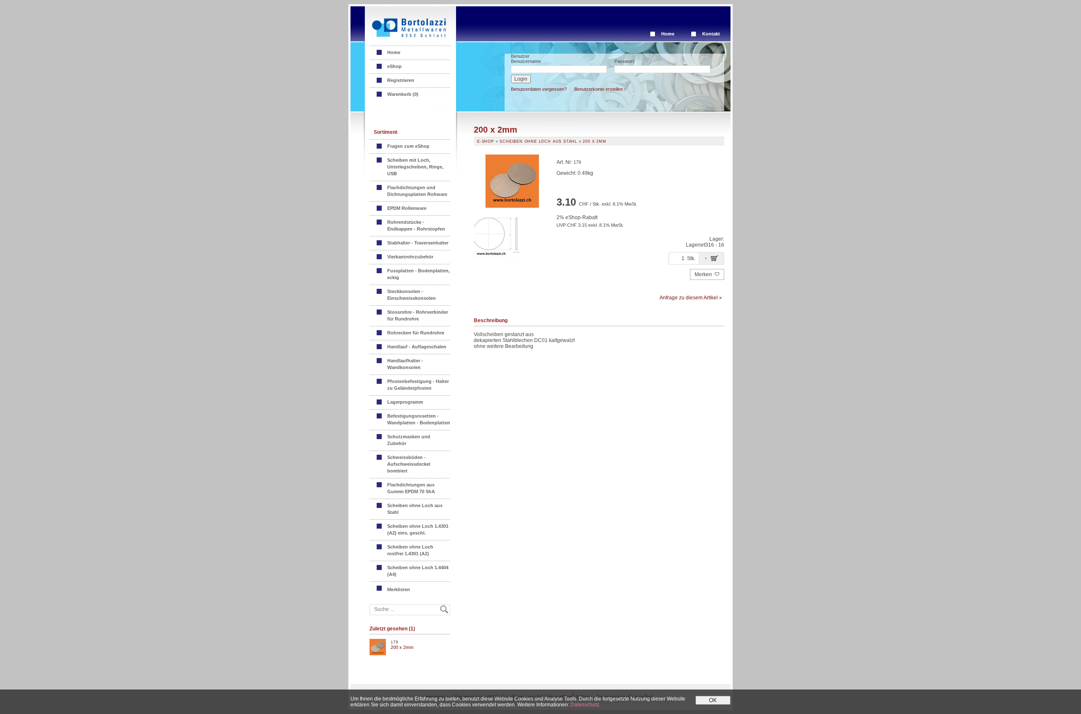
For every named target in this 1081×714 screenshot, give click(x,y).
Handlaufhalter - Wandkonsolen (405, 364)
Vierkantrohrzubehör (410, 256)
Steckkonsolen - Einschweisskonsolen (411, 295)
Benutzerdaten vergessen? (539, 89)
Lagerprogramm (405, 402)
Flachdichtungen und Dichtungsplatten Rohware (417, 191)
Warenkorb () (402, 94)
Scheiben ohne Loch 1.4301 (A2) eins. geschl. (417, 529)
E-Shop (485, 141)
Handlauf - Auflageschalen (416, 346)
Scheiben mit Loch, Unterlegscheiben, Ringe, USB (415, 166)
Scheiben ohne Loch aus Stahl (415, 509)
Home (667, 33)
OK (713, 700)
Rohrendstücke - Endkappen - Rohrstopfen (416, 225)
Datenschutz (584, 705)
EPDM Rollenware (406, 208)
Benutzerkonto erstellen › (600, 89)
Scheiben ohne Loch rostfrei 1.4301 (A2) (410, 550)
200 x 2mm (402, 647)
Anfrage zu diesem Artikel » (691, 298)
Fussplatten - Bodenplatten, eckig (418, 274)
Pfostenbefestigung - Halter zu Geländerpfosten (418, 385)
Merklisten (399, 589)
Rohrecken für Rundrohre (415, 332)
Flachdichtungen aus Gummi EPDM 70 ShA (411, 488)
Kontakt (711, 33)
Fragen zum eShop (408, 146)
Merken (704, 274)
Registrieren (400, 80)
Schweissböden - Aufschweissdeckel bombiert (408, 464)
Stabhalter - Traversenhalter (417, 242)
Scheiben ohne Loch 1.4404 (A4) (417, 571)
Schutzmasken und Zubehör (408, 440)
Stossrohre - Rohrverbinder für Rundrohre (417, 315)
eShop (394, 66)
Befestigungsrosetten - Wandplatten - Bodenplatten (418, 419)
